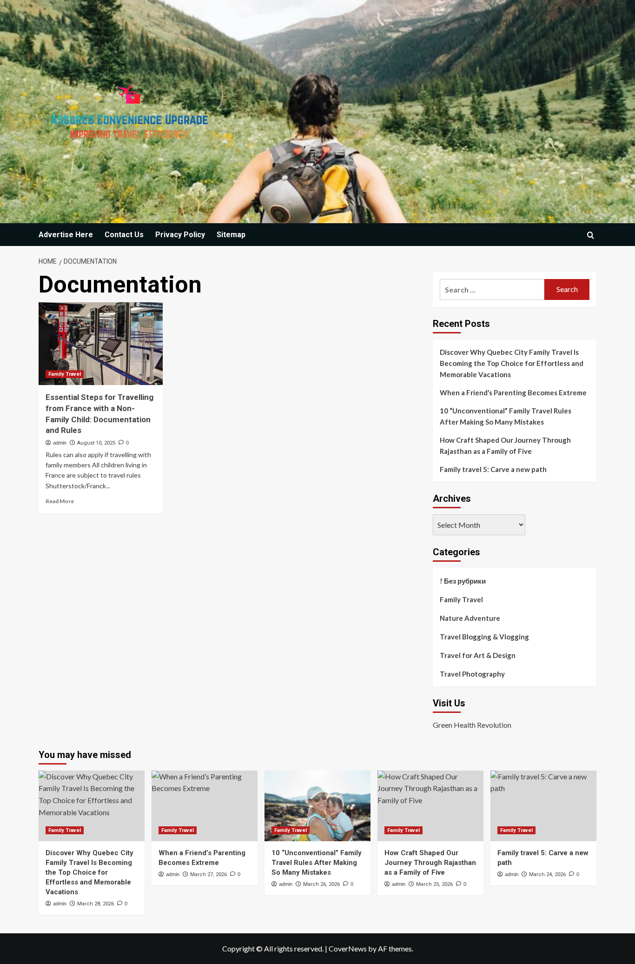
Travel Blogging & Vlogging (484, 636)
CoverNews (348, 948)
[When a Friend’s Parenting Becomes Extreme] (205, 806)
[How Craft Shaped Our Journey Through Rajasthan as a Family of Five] (430, 806)
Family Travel (64, 374)
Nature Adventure (470, 618)
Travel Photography (472, 674)
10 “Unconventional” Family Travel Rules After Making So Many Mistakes (505, 416)
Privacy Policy (180, 234)
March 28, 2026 (95, 904)
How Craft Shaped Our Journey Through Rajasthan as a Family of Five (505, 445)
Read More (60, 501)
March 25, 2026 (434, 884)
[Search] (590, 235)
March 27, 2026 (208, 874)
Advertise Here (66, 234)
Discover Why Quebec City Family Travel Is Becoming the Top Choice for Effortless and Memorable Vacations (511, 363)
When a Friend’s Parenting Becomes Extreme (513, 392)
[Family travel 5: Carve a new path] (543, 806)
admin (59, 442)
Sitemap (231, 234)
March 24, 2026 (547, 874)
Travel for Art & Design (478, 655)
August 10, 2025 (96, 443)
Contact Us (124, 234)
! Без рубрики (463, 581)
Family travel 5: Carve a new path (493, 469)
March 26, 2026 (321, 884)
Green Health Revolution (472, 724)
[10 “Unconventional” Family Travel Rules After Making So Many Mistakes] (317, 806)
